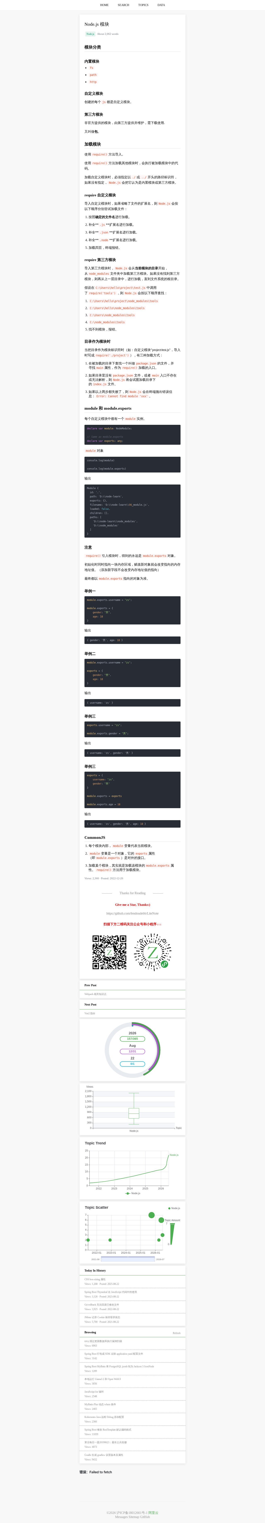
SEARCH (123, 5)
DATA (161, 5)
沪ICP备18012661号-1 (132, 1512)
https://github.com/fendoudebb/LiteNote (132, 913)
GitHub (145, 1517)
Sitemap (134, 1517)
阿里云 (153, 1512)
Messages (121, 1517)
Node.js (90, 34)
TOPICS (143, 5)
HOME (104, 5)
